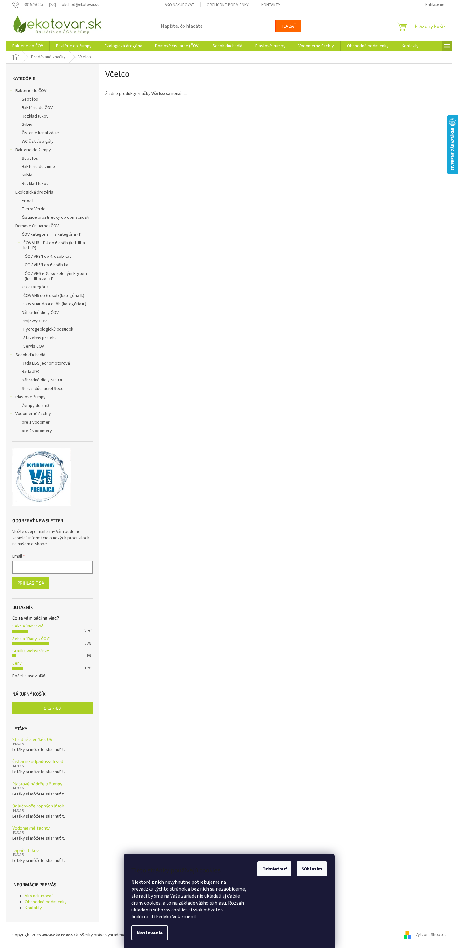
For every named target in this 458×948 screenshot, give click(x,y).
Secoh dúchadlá (30, 355)
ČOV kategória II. (37, 287)
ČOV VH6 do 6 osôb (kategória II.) (53, 295)
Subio (27, 124)
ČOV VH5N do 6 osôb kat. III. (50, 265)
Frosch (28, 201)
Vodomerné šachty (33, 414)
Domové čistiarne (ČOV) (37, 226)
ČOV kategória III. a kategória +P (52, 234)
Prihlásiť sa (30, 583)
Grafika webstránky (30, 651)
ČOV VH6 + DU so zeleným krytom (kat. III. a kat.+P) (56, 276)
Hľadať (288, 26)
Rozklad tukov (35, 116)
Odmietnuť (274, 868)
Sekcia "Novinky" (28, 626)
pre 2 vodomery (37, 431)
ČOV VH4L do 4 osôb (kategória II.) (54, 304)
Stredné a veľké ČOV (32, 739)
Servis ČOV (33, 346)
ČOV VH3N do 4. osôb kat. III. (50, 256)
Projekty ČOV (34, 321)
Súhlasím (311, 868)
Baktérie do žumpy (33, 150)
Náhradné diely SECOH (43, 380)
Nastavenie (150, 932)
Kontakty (270, 5)
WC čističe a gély (38, 141)
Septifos (30, 99)
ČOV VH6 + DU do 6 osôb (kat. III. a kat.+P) (54, 245)
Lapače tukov (25, 850)
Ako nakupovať (179, 5)
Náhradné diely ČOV (40, 312)
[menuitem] (27, 46)
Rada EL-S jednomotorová (46, 363)
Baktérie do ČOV (30, 91)
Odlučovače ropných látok (38, 805)
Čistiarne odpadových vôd (37, 761)
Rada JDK (30, 371)
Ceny (17, 663)
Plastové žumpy (30, 397)
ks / (52, 708)
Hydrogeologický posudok (48, 329)
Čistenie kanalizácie (40, 133)
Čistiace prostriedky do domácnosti (55, 217)
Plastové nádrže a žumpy (37, 783)
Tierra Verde (34, 209)
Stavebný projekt (39, 338)
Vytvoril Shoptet (431, 935)
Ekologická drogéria (34, 192)
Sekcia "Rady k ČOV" (31, 639)
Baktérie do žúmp (38, 167)
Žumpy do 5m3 (35, 405)
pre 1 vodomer (36, 422)
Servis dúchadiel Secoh (44, 388)
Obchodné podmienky (228, 5)
